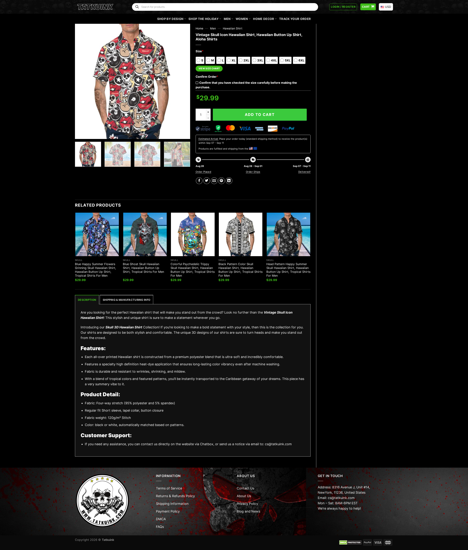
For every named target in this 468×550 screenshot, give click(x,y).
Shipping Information (172, 504)
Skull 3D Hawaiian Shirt (123, 327)
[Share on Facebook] (199, 180)
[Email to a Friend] (214, 180)
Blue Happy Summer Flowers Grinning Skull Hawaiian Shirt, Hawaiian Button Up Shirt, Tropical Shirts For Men (95, 269)
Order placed (203, 171)
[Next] (183, 81)
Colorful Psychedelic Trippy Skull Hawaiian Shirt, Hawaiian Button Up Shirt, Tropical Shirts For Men (193, 269)
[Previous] (82, 81)
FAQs (160, 527)
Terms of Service (169, 488)
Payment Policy (168, 511)
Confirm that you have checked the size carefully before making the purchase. (246, 85)
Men (227, 19)
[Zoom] (80, 134)
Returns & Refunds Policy (175, 496)
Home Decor (263, 19)
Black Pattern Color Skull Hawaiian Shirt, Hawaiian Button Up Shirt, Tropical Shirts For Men (240, 269)
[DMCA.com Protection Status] (350, 542)
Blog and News (248, 511)
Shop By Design (170, 19)
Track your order (295, 19)
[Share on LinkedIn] (229, 180)
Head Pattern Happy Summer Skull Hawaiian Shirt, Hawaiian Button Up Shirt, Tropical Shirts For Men (288, 269)
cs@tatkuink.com (278, 444)
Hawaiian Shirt (232, 28)
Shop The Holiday (203, 19)
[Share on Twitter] (206, 180)
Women (242, 19)
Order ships (253, 171)
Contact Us (245, 488)
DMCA (161, 519)
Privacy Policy (247, 504)
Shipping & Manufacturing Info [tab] (126, 299)
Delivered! (304, 171)
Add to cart (260, 114)
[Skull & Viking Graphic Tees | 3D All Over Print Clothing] (95, 7)
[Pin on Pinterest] (221, 180)
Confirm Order (207, 76)
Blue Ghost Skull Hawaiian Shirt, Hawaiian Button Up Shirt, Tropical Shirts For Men (143, 268)
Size (199, 51)
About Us (244, 496)
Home (199, 28)
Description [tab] (87, 299)
